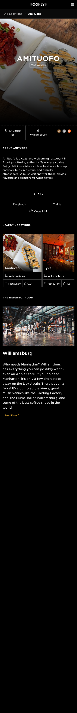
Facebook (19, 204)
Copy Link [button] (40, 211)
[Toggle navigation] (72, 4)
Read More (11, 415)
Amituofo (12, 268)
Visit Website (38, 65)
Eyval (48, 268)
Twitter (58, 204)
